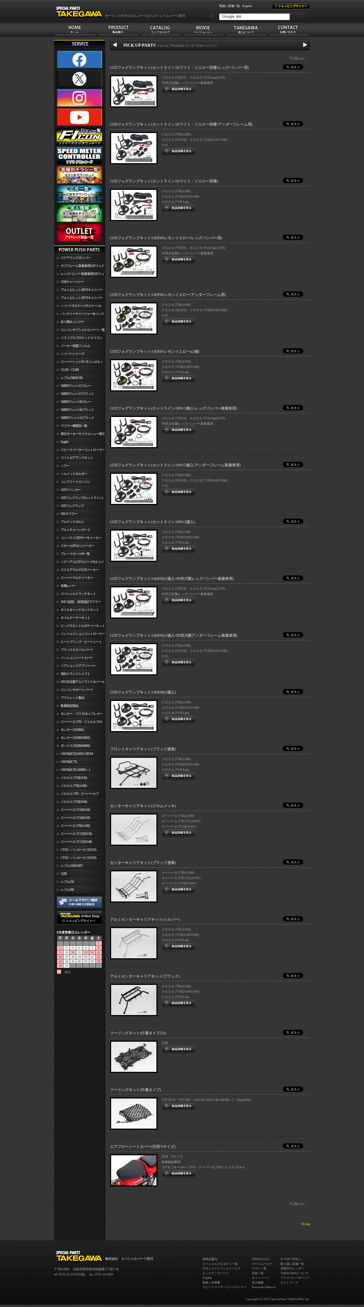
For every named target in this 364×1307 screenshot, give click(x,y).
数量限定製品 (69, 706)
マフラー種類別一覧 (74, 426)
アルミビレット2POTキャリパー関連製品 (78, 299)
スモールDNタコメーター (77, 546)
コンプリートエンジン (75, 482)
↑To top (305, 1224)
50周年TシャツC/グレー (76, 386)
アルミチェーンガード (75, 530)
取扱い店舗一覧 (229, 5)
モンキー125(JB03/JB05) (75, 738)
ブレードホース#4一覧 (75, 554)
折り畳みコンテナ (72, 322)
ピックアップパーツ (216, 1273)
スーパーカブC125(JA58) (76, 834)
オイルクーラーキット (75, 618)
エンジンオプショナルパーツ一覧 (83, 330)
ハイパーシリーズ (72, 354)
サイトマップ (289, 1282)
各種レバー (68, 586)
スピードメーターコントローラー (83, 450)
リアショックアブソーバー (78, 666)
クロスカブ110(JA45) (74, 778)
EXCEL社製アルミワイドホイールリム (79, 683)
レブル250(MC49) (71, 378)
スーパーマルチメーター (77, 578)
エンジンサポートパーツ (77, 690)
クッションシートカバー (77, 658)
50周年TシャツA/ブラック (77, 418)
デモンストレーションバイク (222, 1268)
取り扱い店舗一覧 (292, 1263)
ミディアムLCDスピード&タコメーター (79, 563)
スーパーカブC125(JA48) (76, 842)
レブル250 (67, 882)
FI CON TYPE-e (291, 1259)
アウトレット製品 (72, 698)
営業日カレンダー (292, 1268)
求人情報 (258, 1282)
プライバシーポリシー (295, 1277)
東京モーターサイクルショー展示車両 (79, 435)
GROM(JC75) (69, 762)
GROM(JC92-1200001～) (75, 770)
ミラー (65, 466)
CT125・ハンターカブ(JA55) (78, 850)
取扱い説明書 (211, 1282)
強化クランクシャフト (75, 674)
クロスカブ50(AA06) (74, 786)
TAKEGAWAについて (295, 1273)
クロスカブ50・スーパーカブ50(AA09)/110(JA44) (76, 795)
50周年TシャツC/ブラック (77, 394)
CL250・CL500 (70, 370)
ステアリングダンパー (75, 258)
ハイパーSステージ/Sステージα (81, 306)
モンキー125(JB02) (72, 730)
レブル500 (67, 890)
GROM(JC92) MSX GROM (77, 754)
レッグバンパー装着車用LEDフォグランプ (79, 275)
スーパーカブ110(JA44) (75, 810)
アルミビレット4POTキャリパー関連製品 (78, 291)
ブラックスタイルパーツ (77, 650)
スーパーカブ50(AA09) (75, 826)
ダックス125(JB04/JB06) (75, 746)
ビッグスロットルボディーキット (83, 626)
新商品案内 (210, 1259)
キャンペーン (260, 1277)
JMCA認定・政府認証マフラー (81, 602)
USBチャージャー (72, 282)
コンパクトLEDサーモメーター (81, 538)
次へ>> (299, 58)
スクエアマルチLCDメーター (80, 570)
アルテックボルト (72, 522)
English (247, 5)
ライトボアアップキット (77, 458)
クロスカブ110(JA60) (74, 802)
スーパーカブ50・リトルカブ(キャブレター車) (78, 723)
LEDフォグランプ (72, 506)
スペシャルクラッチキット (78, 594)
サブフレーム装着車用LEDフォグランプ (79, 267)
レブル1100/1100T (71, 866)
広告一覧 (258, 1273)
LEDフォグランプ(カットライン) (82, 498)
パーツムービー (262, 1263)
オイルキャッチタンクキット (80, 610)
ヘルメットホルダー (74, 474)
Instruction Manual (263, 1287)
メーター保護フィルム (75, 346)
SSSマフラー (69, 514)
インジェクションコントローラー (83, 634)
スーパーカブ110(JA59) (75, 818)
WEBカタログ (261, 1259)
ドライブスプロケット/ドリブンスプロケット (78, 339)
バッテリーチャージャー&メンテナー (79, 315)
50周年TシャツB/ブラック (77, 410)
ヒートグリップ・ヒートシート (81, 642)
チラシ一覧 (259, 1268)
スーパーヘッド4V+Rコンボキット (78, 363)
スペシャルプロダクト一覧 (220, 1263)
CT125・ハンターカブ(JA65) (78, 858)
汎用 (64, 874)
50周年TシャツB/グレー (76, 402)
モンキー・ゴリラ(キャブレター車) (78, 715)
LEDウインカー (71, 490)
